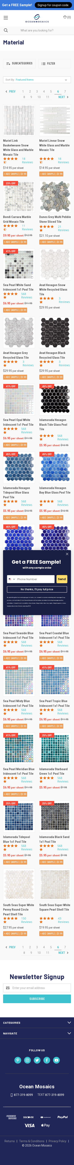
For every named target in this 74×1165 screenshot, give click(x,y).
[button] (19, 63)
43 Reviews (63, 920)
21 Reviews (63, 228)
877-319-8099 (23, 1095)
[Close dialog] (67, 553)
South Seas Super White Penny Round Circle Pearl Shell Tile (18, 909)
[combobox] (11, 579)
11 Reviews (27, 227)
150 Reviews (26, 920)
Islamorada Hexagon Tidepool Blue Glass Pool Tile (16, 492)
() (69, 17)
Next (62, 97)
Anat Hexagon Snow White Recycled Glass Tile (53, 289)
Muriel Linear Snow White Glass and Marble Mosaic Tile (54, 145)
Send (62, 579)
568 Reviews (26, 295)
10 (39, 97)
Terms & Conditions (31, 1141)
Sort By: (10, 79)
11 (47, 97)
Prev (11, 91)
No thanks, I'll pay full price (37, 589)
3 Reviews (64, 300)
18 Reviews (27, 160)
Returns (10, 1141)
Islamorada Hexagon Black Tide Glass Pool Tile (53, 424)
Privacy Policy (57, 1141)
